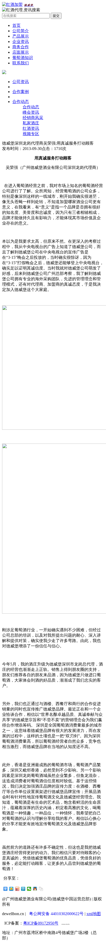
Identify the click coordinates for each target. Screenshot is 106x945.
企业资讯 (20, 41)
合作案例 (20, 91)
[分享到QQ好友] (35, 889)
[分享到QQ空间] (11, 889)
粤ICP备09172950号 (40, 923)
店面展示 (20, 52)
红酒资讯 (31, 128)
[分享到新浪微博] (17, 889)
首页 (16, 25)
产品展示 (20, 36)
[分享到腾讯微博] (23, 889)
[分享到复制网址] (41, 889)
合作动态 (20, 101)
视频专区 (31, 134)
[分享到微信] (29, 889)
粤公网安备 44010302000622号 (56, 914)
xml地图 (93, 914)
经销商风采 (33, 117)
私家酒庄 (31, 123)
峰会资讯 (31, 112)
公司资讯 (20, 81)
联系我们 (20, 63)
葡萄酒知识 (22, 57)
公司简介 (20, 31)
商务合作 (20, 47)
